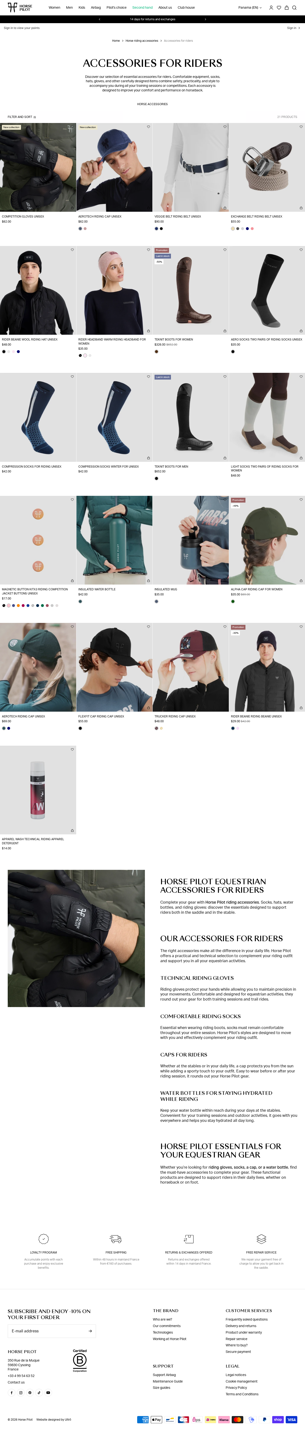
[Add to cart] (72, 208)
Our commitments (167, 1326)
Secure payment (238, 1352)
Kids (82, 7)
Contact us (16, 1382)
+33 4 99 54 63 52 (21, 1376)
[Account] (271, 8)
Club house (186, 7)
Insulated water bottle (96, 589)
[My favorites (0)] (279, 8)
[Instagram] (21, 1393)
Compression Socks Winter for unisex (108, 466)
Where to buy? (237, 1345)
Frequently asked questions (247, 1319)
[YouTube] (48, 1393)
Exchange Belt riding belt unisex (256, 216)
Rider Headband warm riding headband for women (112, 341)
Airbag (96, 7)
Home (116, 40)
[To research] (294, 8)
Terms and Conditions (242, 1394)
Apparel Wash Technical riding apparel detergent (33, 841)
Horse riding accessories (142, 40)
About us (165, 7)
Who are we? (162, 1319)
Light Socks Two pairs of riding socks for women (264, 468)
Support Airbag (164, 1375)
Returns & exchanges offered (188, 1252)
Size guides (161, 1388)
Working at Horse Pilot (169, 1339)
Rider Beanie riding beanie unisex (256, 716)
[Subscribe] (90, 1331)
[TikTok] (39, 1393)
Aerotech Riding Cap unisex (100, 216)
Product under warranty (244, 1332)
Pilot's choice (117, 7)
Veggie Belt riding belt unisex (178, 216)
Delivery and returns (241, 1326)
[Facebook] (11, 1393)
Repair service (236, 1339)
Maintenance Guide (168, 1381)
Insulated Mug (166, 589)
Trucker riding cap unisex (175, 716)
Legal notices (236, 1375)
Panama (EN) (248, 7)
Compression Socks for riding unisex (31, 466)
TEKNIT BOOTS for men (171, 466)
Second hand (142, 7)
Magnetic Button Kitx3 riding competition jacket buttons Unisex (35, 591)
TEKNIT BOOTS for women (174, 339)
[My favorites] (72, 127)
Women (54, 7)
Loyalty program (43, 1252)
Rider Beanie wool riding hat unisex (30, 339)
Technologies (163, 1332)
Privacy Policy (236, 1388)
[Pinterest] (30, 1393)
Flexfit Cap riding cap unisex (101, 716)
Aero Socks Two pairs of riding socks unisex (266, 339)
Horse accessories (152, 104)
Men (69, 7)
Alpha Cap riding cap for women (256, 589)
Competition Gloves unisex (23, 216)
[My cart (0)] (287, 8)
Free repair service (261, 1252)
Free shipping (116, 1252)
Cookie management (242, 1381)
